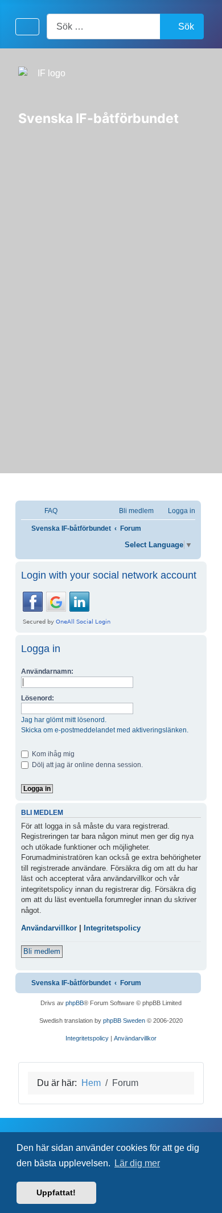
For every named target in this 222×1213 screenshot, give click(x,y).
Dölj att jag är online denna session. (86, 765)
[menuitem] (45, 511)
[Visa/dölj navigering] (27, 26)
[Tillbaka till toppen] (202, 1192)
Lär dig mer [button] (137, 1163)
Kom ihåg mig (52, 754)
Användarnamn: (47, 671)
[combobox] (104, 26)
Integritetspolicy (112, 928)
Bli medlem (41, 951)
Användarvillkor (49, 928)
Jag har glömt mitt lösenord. (63, 720)
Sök (186, 26)
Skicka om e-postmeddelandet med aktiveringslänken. (104, 730)
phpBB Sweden (124, 1020)
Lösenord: (37, 698)
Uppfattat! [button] (56, 1192)
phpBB (74, 1002)
